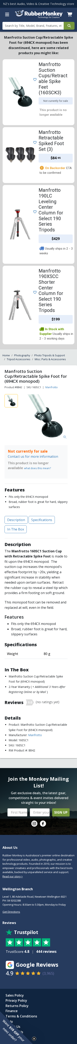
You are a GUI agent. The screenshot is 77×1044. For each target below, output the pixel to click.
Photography (22, 355)
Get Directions (11, 912)
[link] (34, 824)
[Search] (69, 26)
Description (16, 520)
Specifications (41, 520)
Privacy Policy (16, 1000)
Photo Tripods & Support (49, 355)
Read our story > (12, 876)
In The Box (15, 529)
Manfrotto (51, 387)
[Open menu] (7, 14)
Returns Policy (17, 1006)
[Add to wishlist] (34, 79)
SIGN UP (61, 812)
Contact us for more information (33, 456)
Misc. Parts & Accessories (50, 359)
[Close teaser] (34, 1039)
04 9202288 (14, 900)
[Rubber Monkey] (38, 17)
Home (6, 355)
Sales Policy (15, 995)
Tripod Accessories (18, 359)
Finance (12, 1011)
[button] (16, 1027)
